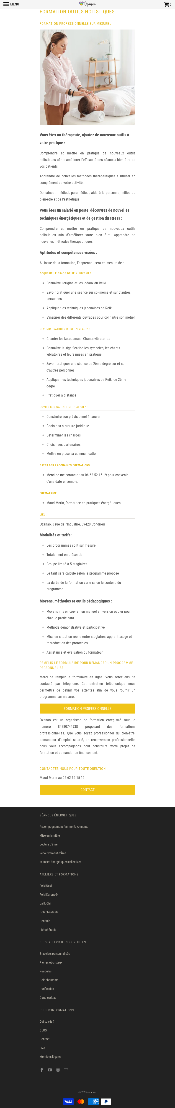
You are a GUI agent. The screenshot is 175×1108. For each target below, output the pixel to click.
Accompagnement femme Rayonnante (64, 826)
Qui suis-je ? (47, 1021)
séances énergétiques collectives (60, 862)
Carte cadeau (48, 997)
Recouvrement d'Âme (53, 853)
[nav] (11, 4)
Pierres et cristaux (51, 962)
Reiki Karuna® (49, 894)
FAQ (42, 1048)
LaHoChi (45, 903)
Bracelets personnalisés (55, 953)
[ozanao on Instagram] (58, 1070)
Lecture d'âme (49, 844)
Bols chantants (49, 912)
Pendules (45, 971)
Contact (44, 1039)
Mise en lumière (50, 835)
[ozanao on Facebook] (42, 1070)
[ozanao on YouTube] (50, 1070)
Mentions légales (50, 1056)
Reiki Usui (46, 885)
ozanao (92, 1092)
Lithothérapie (48, 930)
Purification (47, 989)
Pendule (45, 921)
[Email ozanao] (66, 1070)
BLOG (43, 1030)
